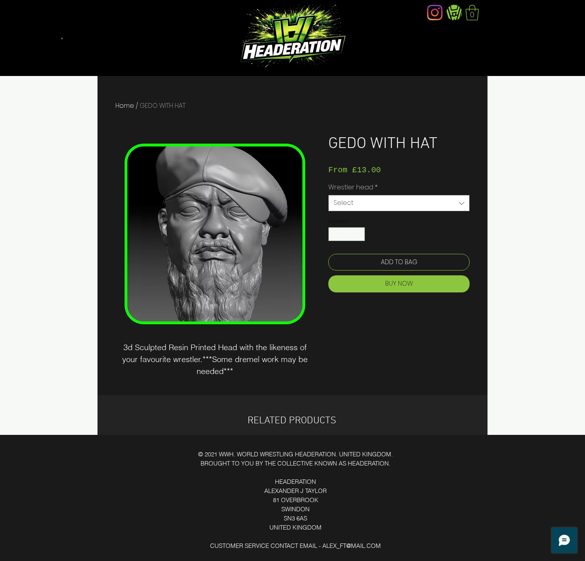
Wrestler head (353, 187)
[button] (472, 12)
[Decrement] (334, 234)
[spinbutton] (347, 234)
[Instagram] (435, 12)
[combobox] (399, 203)
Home (124, 105)
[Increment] (359, 234)
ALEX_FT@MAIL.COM (351, 545)
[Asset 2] (454, 12)
